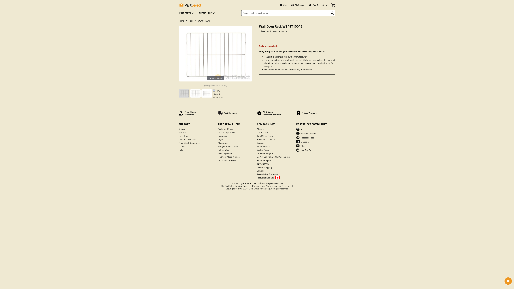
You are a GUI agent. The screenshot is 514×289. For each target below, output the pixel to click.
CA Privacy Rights (265, 153)
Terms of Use (263, 163)
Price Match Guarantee (189, 142)
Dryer (220, 139)
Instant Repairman (226, 132)
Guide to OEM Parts (227, 160)
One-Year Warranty (187, 139)
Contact (182, 146)
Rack (191, 20)
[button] (187, 13)
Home (181, 20)
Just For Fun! (307, 150)
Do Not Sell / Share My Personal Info (273, 156)
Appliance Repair (225, 129)
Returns (182, 132)
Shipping (183, 129)
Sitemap (260, 170)
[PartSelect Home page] (190, 5)
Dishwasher (223, 135)
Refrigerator (223, 149)
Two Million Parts (265, 135)
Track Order (184, 135)
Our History (262, 132)
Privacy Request (264, 160)
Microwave (223, 142)
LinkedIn (305, 141)
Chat (285, 5)
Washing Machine (226, 153)
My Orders (299, 5)
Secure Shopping (264, 167)
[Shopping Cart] (333, 5)
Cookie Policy (263, 149)
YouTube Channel (308, 133)
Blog (303, 145)
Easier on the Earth (266, 139)
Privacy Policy (263, 146)
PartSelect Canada (265, 177)
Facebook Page (307, 137)
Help (181, 149)
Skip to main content (257, 4)
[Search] (332, 13)
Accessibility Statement (268, 174)
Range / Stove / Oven (228, 146)
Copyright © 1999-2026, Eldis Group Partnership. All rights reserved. (257, 188)
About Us (261, 129)
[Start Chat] (508, 281)
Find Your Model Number (229, 156)
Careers (260, 142)
